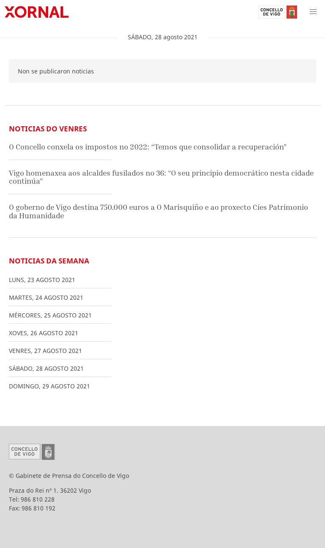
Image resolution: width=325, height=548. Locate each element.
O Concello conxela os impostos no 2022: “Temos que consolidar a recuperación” (148, 146)
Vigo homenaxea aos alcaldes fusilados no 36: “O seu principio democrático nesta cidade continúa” (161, 177)
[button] (313, 12)
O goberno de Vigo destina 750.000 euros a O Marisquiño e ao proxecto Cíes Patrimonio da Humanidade (158, 211)
